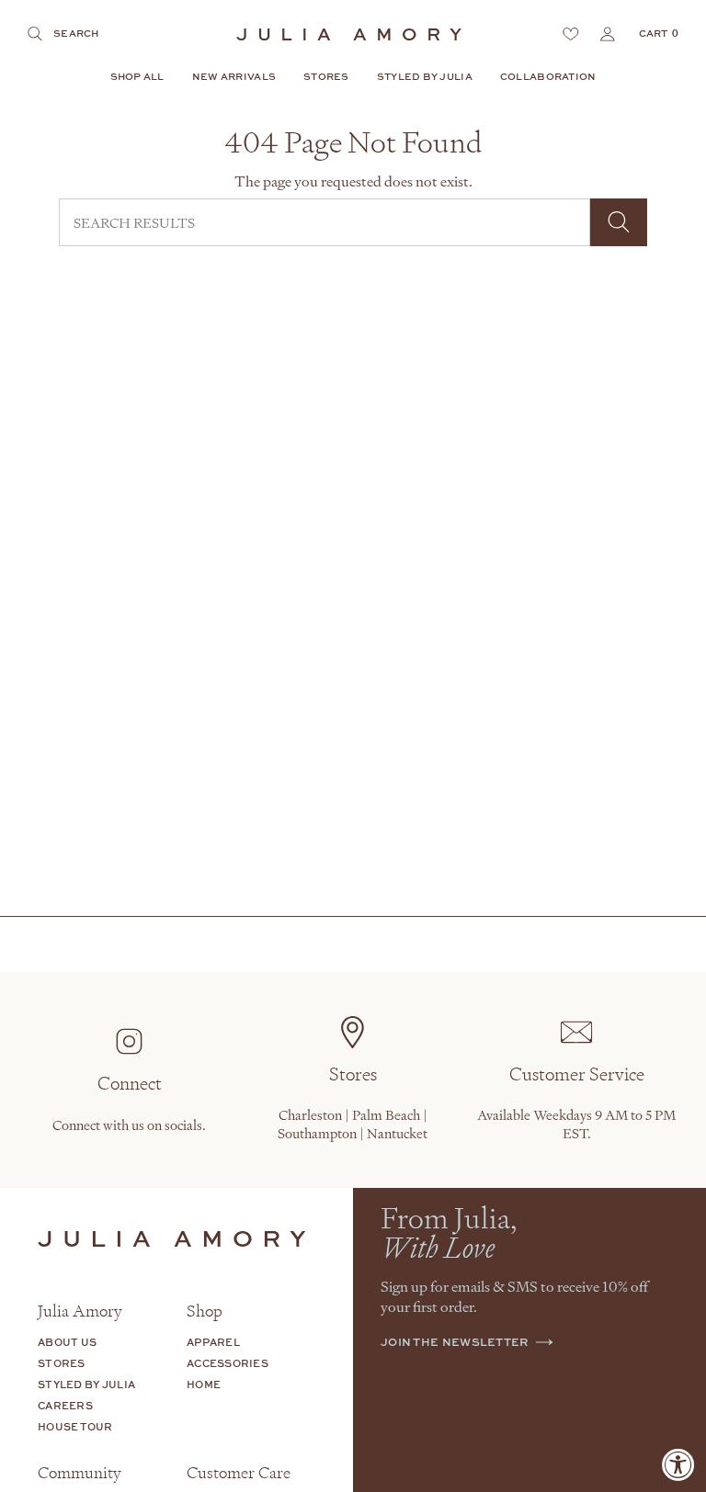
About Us (67, 1342)
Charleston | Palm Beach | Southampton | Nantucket (352, 1123)
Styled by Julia (86, 1384)
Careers (65, 1405)
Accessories (227, 1363)
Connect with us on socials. (129, 1124)
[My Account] (607, 34)
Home (204, 1384)
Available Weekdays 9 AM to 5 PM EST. (576, 1123)
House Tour (75, 1426)
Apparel (213, 1342)
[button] (137, 77)
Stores (61, 1363)
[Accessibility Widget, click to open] (678, 1464)
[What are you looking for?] (618, 222)
